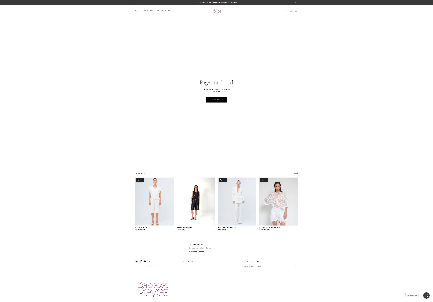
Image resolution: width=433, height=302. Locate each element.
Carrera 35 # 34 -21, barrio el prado (200, 248)
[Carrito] (296, 10)
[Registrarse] (295, 266)
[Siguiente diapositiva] (295, 2)
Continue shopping (216, 99)
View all (295, 173)
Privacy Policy (151, 266)
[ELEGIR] (212, 222)
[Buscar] (286, 10)
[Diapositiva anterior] (136, 2)
